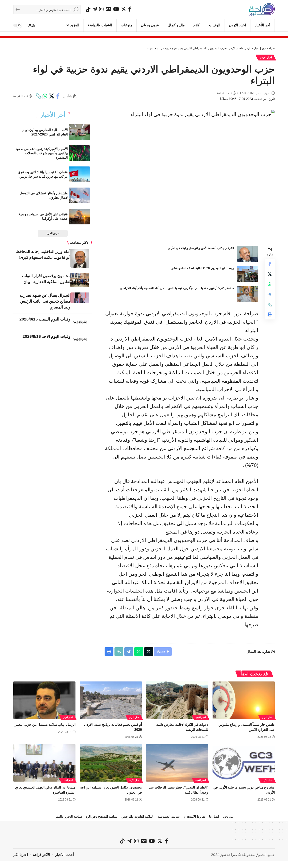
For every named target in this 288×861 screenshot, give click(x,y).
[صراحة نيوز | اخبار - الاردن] (262, 9)
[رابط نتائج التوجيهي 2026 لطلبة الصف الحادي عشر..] (247, 274)
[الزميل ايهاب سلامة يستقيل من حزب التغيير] (44, 700)
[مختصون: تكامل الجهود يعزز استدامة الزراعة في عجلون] (111, 763)
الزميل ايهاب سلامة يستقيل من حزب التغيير (45, 724)
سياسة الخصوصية (169, 816)
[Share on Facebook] (58, 96)
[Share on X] (51, 96)
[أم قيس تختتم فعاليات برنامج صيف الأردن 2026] (111, 700)
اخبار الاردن (266, 57)
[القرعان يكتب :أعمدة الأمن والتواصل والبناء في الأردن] (247, 254)
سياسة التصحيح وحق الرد (101, 816)
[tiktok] (88, 9)
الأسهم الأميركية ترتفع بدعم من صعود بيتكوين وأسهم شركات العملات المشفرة (42, 153)
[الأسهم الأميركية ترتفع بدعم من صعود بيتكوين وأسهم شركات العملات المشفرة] (79, 153)
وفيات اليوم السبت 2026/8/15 (44, 319)
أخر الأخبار (52, 115)
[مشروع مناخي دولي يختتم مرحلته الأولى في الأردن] (244, 763)
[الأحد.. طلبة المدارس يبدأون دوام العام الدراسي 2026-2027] (79, 132)
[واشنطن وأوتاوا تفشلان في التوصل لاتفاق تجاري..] (79, 195)
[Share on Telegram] (270, 294)
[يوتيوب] (116, 9)
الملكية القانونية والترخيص (137, 816)
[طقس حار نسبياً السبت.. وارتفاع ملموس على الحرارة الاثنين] (244, 700)
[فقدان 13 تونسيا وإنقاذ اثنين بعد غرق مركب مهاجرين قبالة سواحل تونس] (79, 174)
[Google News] (108, 9)
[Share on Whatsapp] (45, 96)
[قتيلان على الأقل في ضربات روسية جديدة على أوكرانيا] (79, 216)
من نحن (228, 816)
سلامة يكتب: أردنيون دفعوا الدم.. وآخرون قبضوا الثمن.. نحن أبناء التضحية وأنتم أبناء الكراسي (177, 288)
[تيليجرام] (95, 9)
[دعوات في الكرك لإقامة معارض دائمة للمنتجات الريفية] (177, 700)
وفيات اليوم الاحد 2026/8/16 (46, 336)
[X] (123, 9)
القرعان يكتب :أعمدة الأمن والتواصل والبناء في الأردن (201, 248)
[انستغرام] (101, 9)
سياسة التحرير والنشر (68, 816)
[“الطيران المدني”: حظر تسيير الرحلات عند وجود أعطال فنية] (177, 763)
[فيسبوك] (129, 9)
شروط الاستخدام (194, 816)
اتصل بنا (214, 816)
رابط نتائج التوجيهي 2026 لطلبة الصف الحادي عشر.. (202, 268)
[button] (31, 25)
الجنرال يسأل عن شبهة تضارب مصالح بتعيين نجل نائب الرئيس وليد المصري (45, 301)
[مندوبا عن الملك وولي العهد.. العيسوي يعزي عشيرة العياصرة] (44, 763)
